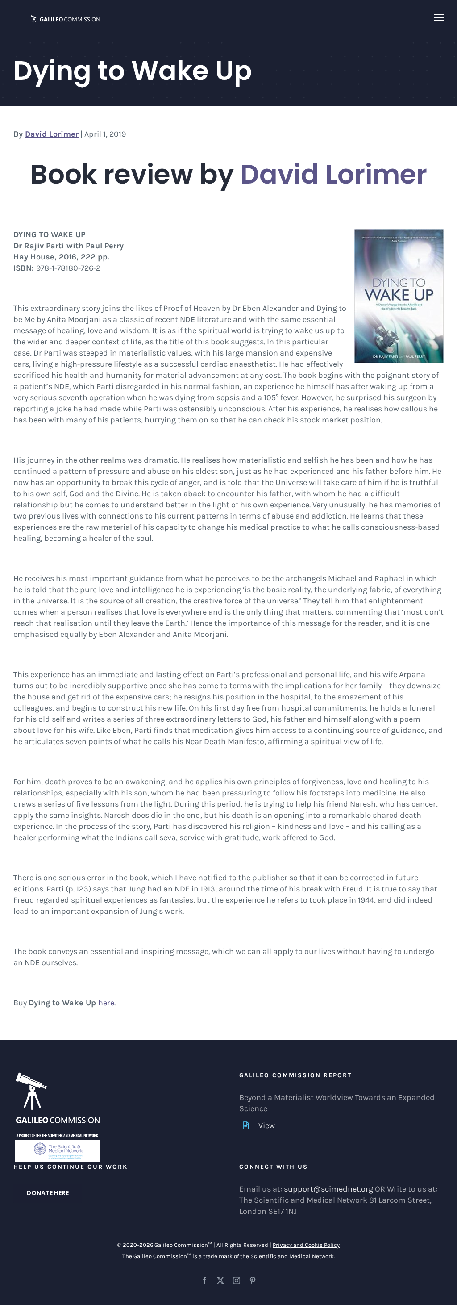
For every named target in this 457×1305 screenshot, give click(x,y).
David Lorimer (52, 134)
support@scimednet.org (328, 1189)
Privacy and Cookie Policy (306, 1245)
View (266, 1125)
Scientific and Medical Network (292, 1256)
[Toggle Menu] (439, 17)
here (106, 1003)
